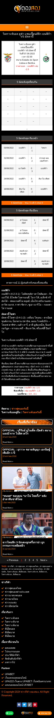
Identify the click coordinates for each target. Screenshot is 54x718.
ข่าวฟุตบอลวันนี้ (20, 408)
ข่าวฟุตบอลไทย (32, 566)
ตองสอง (34, 692)
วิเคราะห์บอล (12, 572)
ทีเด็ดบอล (22, 572)
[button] (27, 26)
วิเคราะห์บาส (33, 572)
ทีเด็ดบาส (43, 572)
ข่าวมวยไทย (38, 569)
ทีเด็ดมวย (17, 574)
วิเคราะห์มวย (7, 574)
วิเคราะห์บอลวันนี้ (32, 412)
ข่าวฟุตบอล (20, 566)
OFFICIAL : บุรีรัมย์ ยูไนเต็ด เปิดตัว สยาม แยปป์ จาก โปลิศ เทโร (27, 432)
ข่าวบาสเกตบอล (15, 569)
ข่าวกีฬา (11, 566)
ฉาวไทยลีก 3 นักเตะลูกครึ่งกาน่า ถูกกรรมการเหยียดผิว (24, 544)
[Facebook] (19, 704)
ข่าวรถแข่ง (27, 569)
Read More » (8, 442)
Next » (43, 560)
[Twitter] (24, 704)
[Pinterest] (35, 704)
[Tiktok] (29, 704)
